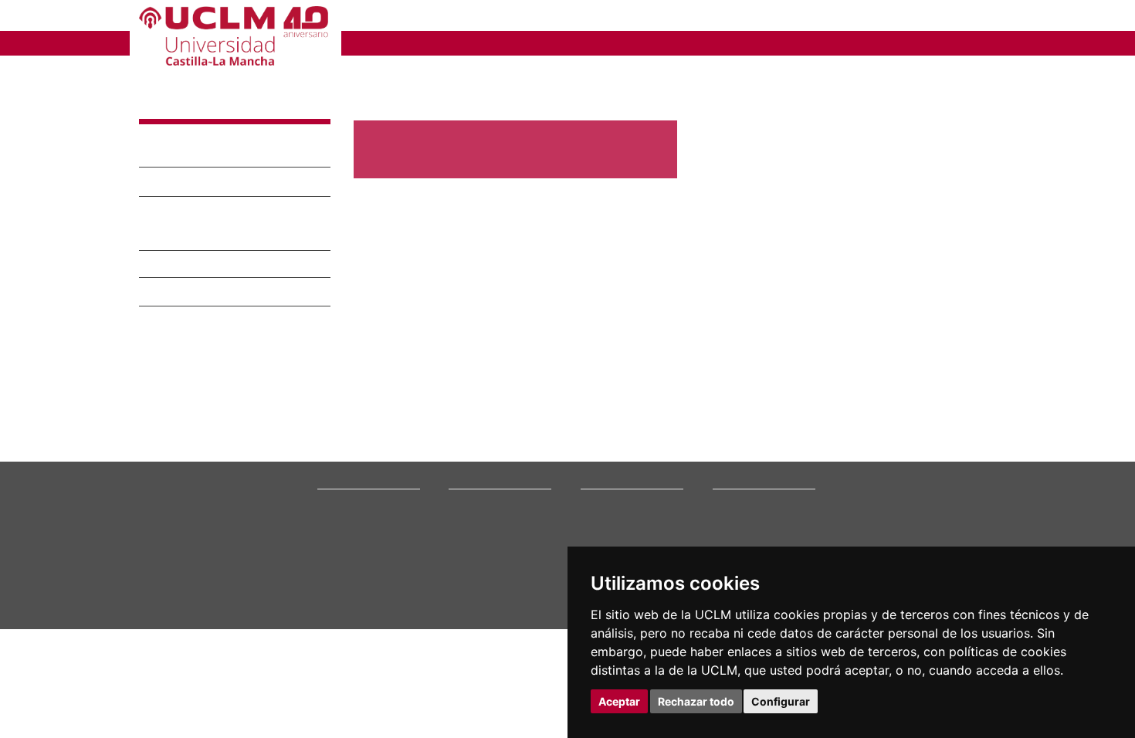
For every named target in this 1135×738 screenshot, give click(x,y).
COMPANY (636, 17)
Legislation (340, 632)
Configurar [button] (780, 701)
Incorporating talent (202, 238)
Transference (181, 153)
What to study (478, 573)
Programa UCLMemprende (224, 212)
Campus (334, 583)
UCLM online (476, 593)
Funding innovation (201, 183)
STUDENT (552, 17)
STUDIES (439, 42)
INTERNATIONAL (731, 42)
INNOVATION (621, 42)
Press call (337, 612)
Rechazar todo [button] (696, 701)
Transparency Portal (361, 622)
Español (923, 17)
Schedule (469, 622)
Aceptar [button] (619, 701)
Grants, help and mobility (504, 612)
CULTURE (834, 42)
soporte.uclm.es (194, 629)
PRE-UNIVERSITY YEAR (426, 17)
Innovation (187, 105)
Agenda (333, 602)
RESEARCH (525, 42)
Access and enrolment (498, 583)
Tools (983, 17)
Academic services (489, 632)
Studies (468, 555)
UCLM (371, 42)
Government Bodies (361, 593)
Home (367, 73)
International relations (366, 573)
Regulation (174, 267)
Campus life (474, 602)
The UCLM (345, 555)
